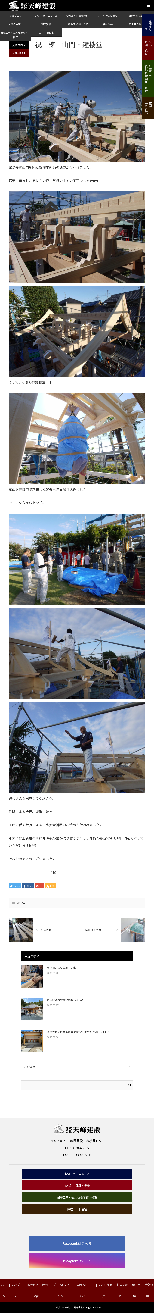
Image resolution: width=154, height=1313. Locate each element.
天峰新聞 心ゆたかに (77, 24)
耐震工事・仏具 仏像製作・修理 (77, 1197)
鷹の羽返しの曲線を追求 (61, 967)
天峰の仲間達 (15, 24)
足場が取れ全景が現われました (65, 1000)
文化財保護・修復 (148, 47)
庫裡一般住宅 (148, 108)
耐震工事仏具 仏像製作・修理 (148, 78)
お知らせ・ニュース (46, 15)
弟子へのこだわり (108, 15)
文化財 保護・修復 (139, 24)
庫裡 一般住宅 (46, 32)
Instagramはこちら (77, 1260)
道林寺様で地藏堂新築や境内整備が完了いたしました (78, 1032)
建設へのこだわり (138, 15)
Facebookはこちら (77, 1243)
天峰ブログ (15, 15)
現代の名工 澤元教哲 (77, 15)
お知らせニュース (148, 25)
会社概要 (108, 24)
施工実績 (46, 24)
